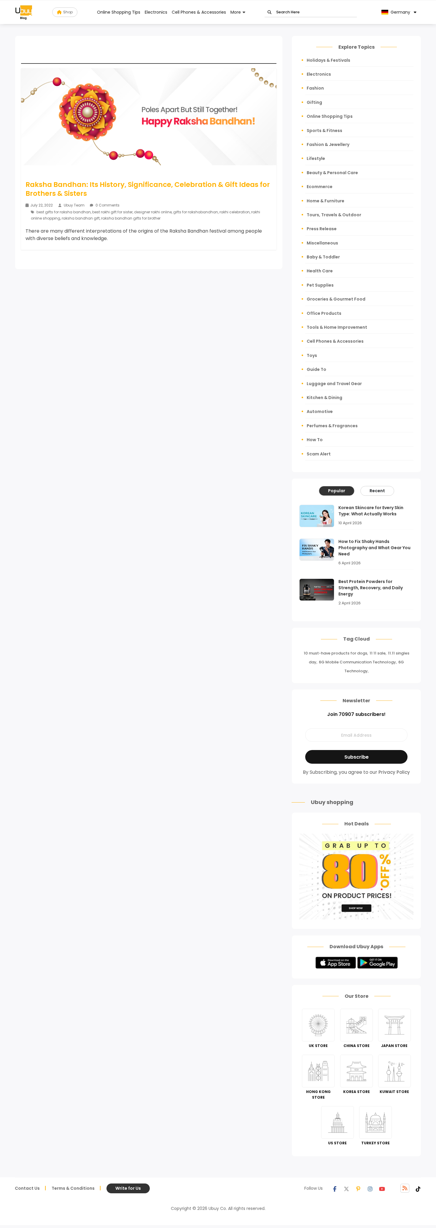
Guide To (316, 369)
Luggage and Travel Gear (334, 384)
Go (269, 12)
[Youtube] (382, 1188)
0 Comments (107, 205)
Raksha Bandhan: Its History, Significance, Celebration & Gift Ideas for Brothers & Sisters (148, 189)
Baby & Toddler (323, 257)
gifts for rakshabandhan (195, 212)
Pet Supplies (320, 285)
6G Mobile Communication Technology (357, 662)
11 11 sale (378, 653)
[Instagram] (370, 1188)
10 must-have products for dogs (335, 653)
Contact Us (27, 1188)
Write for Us (128, 1188)
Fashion (315, 88)
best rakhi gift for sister (112, 212)
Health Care (320, 271)
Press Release (322, 229)
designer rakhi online (153, 212)
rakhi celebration (234, 212)
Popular (336, 491)
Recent (377, 491)
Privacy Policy (394, 772)
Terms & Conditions (73, 1188)
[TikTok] (418, 1188)
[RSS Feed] (404, 1188)
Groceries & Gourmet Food (336, 299)
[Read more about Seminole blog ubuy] (24, 12)
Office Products (324, 313)
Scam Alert (319, 454)
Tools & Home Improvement (337, 327)
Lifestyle (316, 158)
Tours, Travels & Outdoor (334, 215)
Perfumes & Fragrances (332, 426)
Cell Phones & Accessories (199, 12)
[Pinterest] (358, 1188)
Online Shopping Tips (118, 12)
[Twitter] (346, 1188)
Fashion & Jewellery (328, 144)
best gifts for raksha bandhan (63, 212)
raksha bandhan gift (81, 218)
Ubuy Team (74, 205)
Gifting (314, 102)
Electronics (156, 12)
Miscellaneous (322, 243)
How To (315, 440)
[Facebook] (335, 1188)
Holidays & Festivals (328, 60)
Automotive (320, 411)
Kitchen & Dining (324, 398)
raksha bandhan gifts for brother (130, 218)
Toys (312, 355)
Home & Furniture (325, 201)
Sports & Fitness (324, 131)
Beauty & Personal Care (332, 173)
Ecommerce (319, 187)
